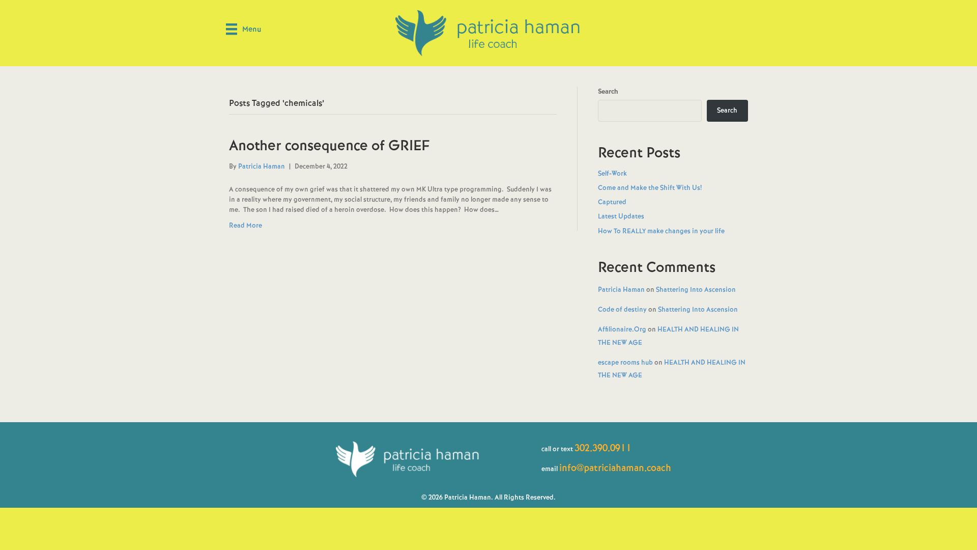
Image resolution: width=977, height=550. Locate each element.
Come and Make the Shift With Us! (650, 187)
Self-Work (612, 173)
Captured (612, 202)
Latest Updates (621, 216)
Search (608, 91)
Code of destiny (622, 309)
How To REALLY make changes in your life (661, 231)
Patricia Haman (621, 289)
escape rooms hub (625, 362)
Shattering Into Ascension (696, 289)
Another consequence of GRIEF (329, 145)
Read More (245, 225)
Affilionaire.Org (622, 329)
